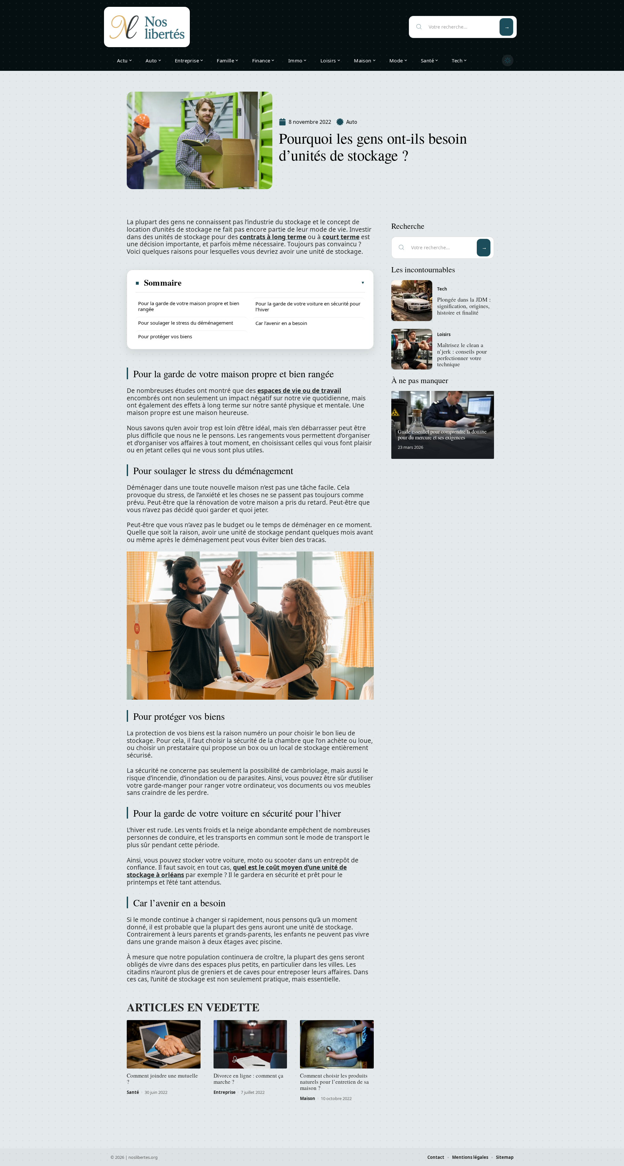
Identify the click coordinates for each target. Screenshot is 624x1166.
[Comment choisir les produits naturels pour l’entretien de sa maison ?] (337, 1044)
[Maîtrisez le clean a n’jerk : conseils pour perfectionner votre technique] (411, 349)
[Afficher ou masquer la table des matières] (273, 283)
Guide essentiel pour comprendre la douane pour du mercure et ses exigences (442, 434)
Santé (133, 1092)
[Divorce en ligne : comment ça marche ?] (250, 1044)
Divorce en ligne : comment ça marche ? (248, 1078)
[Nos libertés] (147, 26)
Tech (442, 289)
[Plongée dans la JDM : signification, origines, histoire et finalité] (411, 300)
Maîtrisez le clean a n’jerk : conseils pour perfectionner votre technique (462, 354)
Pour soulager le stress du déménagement (185, 322)
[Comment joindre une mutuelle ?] (164, 1044)
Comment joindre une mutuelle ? (162, 1078)
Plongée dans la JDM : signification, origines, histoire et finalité (464, 305)
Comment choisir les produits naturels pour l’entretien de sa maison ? (334, 1082)
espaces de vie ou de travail (299, 390)
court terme (340, 237)
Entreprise (225, 1092)
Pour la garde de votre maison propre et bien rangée (188, 306)
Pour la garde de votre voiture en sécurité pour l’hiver (307, 306)
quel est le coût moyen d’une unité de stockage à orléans (237, 871)
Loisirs (443, 334)
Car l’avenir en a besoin (281, 323)
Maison (307, 1098)
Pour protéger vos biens (165, 336)
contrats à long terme (273, 237)
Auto (351, 122)
